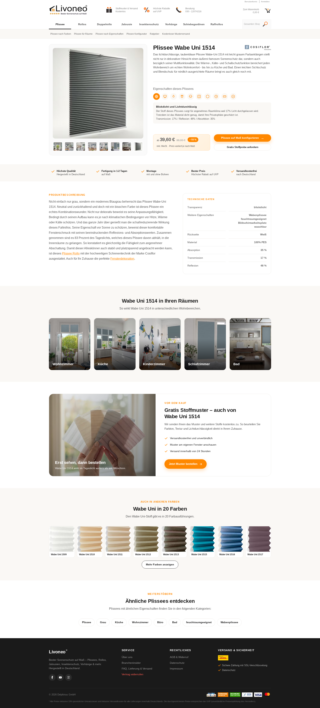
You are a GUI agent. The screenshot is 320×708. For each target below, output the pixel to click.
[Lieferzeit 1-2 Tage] (216, 96)
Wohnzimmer (140, 622)
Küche (119, 622)
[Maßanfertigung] (224, 96)
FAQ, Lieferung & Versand (137, 668)
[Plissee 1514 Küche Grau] (69, 146)
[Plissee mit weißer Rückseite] (199, 96)
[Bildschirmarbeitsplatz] (165, 96)
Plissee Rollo (71, 253)
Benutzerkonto (251, 2)
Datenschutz (177, 662)
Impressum (176, 668)
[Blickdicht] (156, 96)
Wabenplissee (229, 622)
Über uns (127, 657)
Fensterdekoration (122, 258)
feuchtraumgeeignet (199, 622)
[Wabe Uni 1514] (138, 146)
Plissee (86, 622)
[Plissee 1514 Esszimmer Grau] (92, 146)
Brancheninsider (131, 662)
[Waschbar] (182, 96)
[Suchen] (265, 24)
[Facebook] (52, 677)
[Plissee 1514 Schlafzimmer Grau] (115, 146)
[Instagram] (68, 677)
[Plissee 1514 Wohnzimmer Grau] (58, 146)
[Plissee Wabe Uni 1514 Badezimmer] (126, 146)
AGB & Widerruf (179, 657)
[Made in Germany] (207, 96)
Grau (103, 622)
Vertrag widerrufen (132, 674)
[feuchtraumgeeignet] (173, 96)
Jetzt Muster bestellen (183, 463)
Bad (174, 622)
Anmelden (265, 2)
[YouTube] (60, 677)
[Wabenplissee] (190, 96)
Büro (160, 622)
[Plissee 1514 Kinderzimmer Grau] (103, 146)
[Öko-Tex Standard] (233, 96)
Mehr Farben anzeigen (160, 564)
